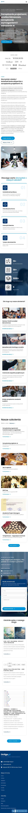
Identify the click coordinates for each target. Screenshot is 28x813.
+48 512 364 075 (7, 573)
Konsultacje (3, 785)
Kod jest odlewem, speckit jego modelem (13, 641)
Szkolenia (3, 780)
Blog (2, 803)
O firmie (2, 778)
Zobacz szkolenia (13, 545)
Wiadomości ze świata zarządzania (8, 808)
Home (2, 775)
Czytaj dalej (6, 654)
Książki (2, 798)
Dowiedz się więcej (18, 41)
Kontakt (2, 787)
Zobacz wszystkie (13, 741)
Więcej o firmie (6, 142)
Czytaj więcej (6, 436)
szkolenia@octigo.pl (8, 570)
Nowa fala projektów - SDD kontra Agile (14, 669)
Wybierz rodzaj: (4, 423)
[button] (26, 1)
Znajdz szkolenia (5, 41)
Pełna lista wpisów (5, 805)
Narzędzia (3, 801)
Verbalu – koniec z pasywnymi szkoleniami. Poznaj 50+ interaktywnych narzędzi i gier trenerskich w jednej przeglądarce (14, 711)
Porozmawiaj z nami (23, 811)
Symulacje (3, 783)
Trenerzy (2, 790)
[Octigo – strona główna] (6, 2)
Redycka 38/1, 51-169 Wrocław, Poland (12, 575)
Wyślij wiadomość (8, 608)
